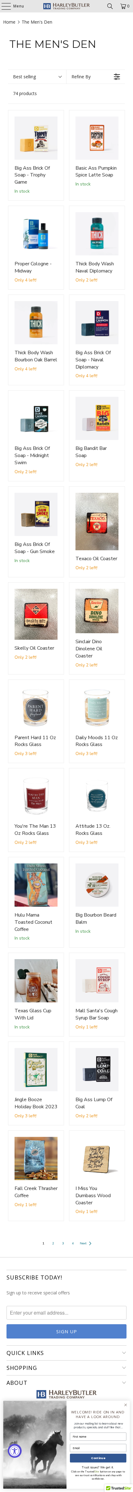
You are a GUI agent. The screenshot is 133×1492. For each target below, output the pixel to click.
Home (9, 22)
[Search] (110, 6)
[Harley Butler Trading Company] (66, 6)
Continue (98, 1458)
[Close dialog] (125, 1405)
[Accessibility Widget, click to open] (15, 1451)
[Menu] (3, 6)
